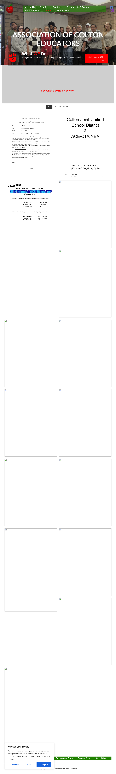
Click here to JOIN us (96, 58)
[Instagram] (112, 10)
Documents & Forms (78, 7)
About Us (30, 7)
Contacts (57, 7)
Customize (15, 765)
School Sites (63, 10)
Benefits (44, 7)
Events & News (33, 10)
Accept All (44, 765)
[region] (29, 756)
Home (49, 10)
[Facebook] (111, 7)
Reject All (29, 765)
